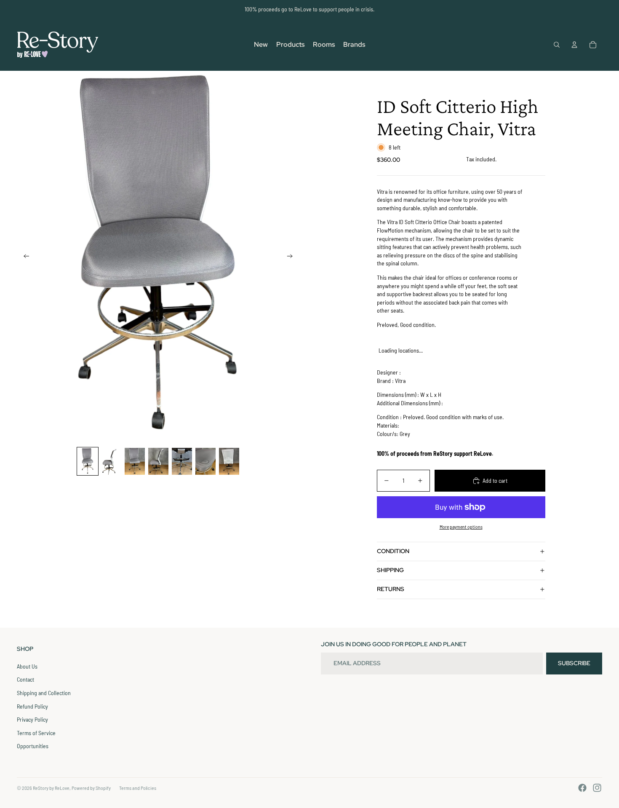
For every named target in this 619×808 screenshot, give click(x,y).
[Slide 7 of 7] (229, 461)
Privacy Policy (32, 719)
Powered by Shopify (91, 788)
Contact (25, 679)
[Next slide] (292, 257)
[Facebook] (582, 788)
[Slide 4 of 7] (158, 461)
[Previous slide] (24, 257)
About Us (27, 666)
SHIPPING (390, 570)
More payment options (461, 527)
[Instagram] (597, 788)
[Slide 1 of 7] (87, 461)
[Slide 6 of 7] (205, 461)
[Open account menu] (574, 44)
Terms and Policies (137, 788)
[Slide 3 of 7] (135, 461)
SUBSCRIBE (574, 663)
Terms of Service (36, 732)
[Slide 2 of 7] (111, 461)
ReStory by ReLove (51, 788)
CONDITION (393, 551)
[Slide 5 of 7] (182, 461)
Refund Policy (32, 706)
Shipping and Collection (44, 692)
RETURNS (390, 589)
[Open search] (556, 44)
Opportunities (32, 745)
